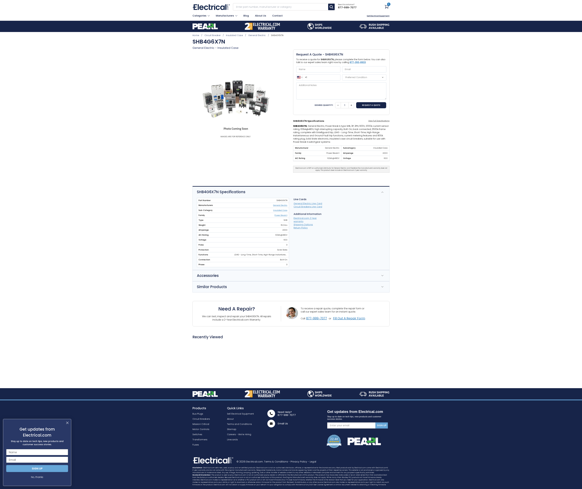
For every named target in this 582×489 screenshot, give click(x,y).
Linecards (232, 439)
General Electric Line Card (308, 203)
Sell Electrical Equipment (378, 16)
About (230, 418)
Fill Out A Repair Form (349, 318)
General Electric (203, 48)
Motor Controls (200, 429)
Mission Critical (200, 424)
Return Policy (301, 227)
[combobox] (299, 77)
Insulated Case (227, 48)
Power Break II (280, 215)
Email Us (283, 423)
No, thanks (37, 477)
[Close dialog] (67, 422)
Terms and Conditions (239, 424)
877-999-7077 (316, 318)
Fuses (195, 444)
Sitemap (231, 429)
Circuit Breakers (201, 418)
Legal (312, 461)
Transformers (199, 439)
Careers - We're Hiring (239, 434)
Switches (197, 434)
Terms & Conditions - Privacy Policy (286, 461)
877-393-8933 (358, 62)
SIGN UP (381, 425)
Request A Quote (371, 105)
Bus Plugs (197, 413)
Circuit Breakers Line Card (308, 206)
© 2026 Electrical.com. (250, 461)
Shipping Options (303, 224)
